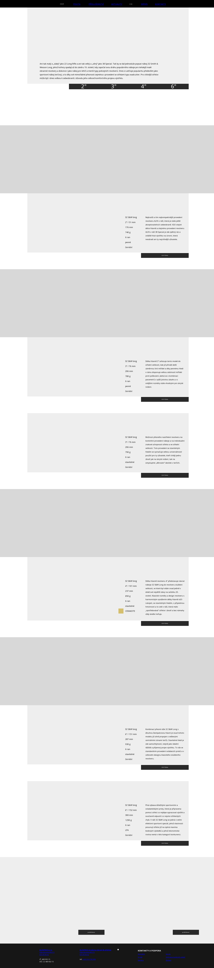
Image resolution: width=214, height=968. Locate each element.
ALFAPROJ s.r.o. (45, 950)
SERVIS (144, 4)
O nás (140, 957)
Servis (168, 954)
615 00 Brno (44, 954)
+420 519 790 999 (89, 959)
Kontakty (141, 954)
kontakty (160, 4)
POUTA (76, 4)
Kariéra (141, 960)
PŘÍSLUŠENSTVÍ (96, 4)
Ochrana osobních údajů (175, 957)
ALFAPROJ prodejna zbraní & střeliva (95, 950)
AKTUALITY (116, 4)
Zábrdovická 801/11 (47, 952)
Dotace (168, 960)
